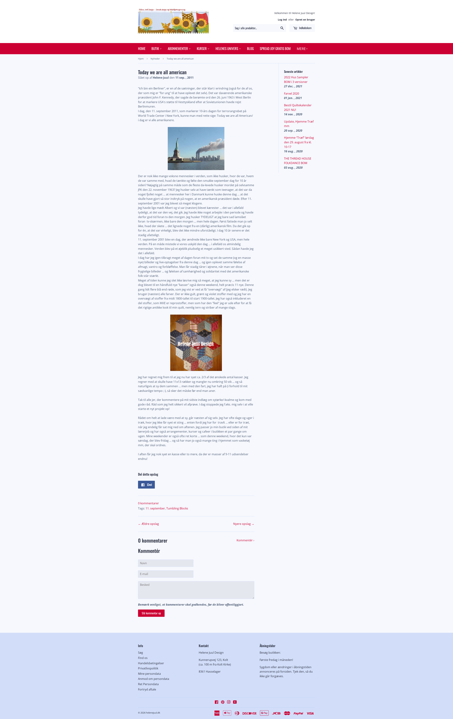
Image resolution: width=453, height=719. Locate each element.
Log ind (282, 19)
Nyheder (155, 58)
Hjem (141, 58)
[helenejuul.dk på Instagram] (229, 702)
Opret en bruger (305, 19)
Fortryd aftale (147, 689)
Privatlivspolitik (148, 668)
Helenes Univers (227, 48)
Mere (301, 48)
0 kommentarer (148, 503)
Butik (155, 48)
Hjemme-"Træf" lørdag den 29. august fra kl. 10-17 (299, 142)
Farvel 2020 (291, 93)
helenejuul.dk (153, 712)
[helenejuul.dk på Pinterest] (223, 702)
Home (141, 48)
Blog (250, 48)
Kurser (202, 48)
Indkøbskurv (304, 28)
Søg (140, 653)
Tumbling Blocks (177, 508)
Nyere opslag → (243, 524)
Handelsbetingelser (151, 663)
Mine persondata (149, 674)
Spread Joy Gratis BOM (275, 48)
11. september (155, 508)
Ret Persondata (148, 684)
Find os (143, 658)
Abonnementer (178, 48)
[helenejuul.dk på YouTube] (235, 702)
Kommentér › (245, 540)
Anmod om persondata (153, 679)
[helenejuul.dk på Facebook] (216, 702)
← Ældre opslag (148, 524)
